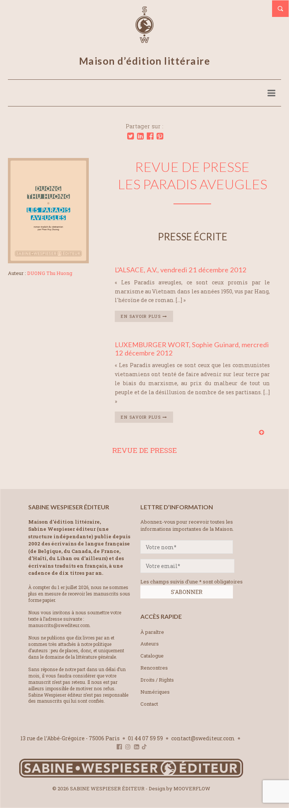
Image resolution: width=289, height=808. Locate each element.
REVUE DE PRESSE (144, 450)
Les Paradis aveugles (192, 184)
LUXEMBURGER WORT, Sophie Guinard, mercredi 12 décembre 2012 (192, 348)
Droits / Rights (157, 679)
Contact (149, 703)
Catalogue (152, 655)
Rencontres (154, 667)
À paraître (152, 632)
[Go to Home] (131, 776)
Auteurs (149, 643)
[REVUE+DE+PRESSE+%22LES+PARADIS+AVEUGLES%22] (130, 136)
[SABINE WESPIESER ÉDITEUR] (144, 39)
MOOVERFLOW (191, 788)
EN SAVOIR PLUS (142, 316)
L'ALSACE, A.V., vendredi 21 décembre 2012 (180, 270)
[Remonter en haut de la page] (261, 432)
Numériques (155, 691)
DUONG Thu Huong (49, 273)
